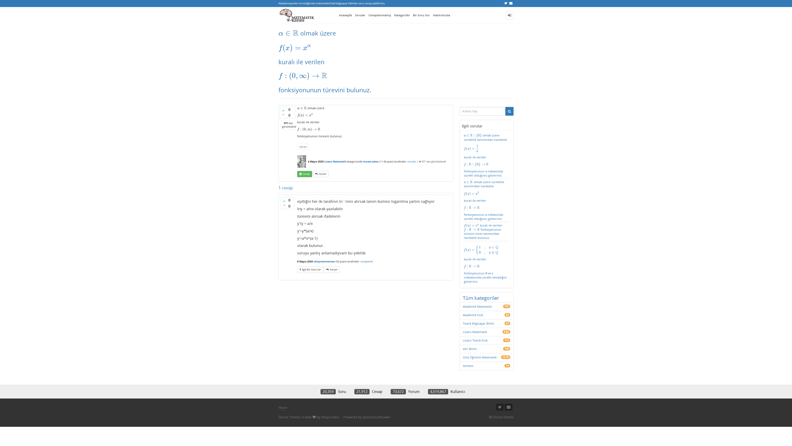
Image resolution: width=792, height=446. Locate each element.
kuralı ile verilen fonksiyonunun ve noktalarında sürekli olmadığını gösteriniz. (485, 264)
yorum (322, 174)
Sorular (360, 15)
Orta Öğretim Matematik (480, 357)
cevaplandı (366, 261)
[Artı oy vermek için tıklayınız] (283, 110)
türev (303, 147)
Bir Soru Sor (421, 15)
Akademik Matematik (477, 306)
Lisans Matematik (335, 161)
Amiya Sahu (330, 417)
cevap (306, 174)
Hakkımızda (441, 15)
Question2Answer (376, 417)
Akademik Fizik (473, 315)
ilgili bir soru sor (311, 269)
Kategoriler (402, 15)
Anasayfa (345, 15)
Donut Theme (289, 417)
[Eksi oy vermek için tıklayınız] (283, 114)
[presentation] (288, 33)
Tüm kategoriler (481, 297)
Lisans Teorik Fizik (475, 340)
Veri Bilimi (470, 349)
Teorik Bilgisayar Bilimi (478, 323)
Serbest (468, 366)
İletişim (282, 407)
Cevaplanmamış (379, 15)
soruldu (411, 161)
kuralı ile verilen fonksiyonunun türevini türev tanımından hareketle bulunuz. (483, 231)
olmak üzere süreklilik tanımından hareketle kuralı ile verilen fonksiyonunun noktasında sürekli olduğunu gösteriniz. (485, 155)
